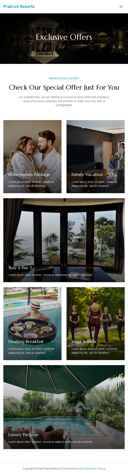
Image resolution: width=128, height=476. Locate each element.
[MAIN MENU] (121, 6)
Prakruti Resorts (18, 6)
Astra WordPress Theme (92, 468)
